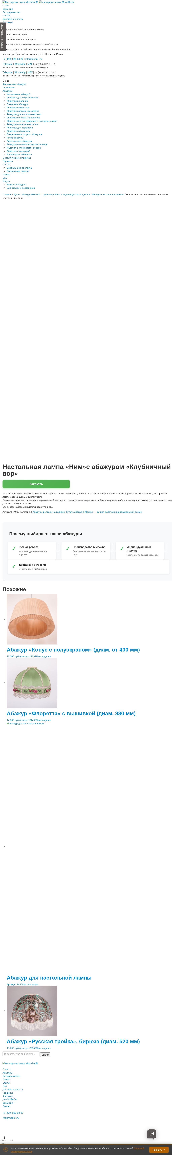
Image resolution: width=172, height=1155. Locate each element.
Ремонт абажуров (16, 184)
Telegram (8, 64)
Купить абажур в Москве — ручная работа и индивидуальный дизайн (52, 194)
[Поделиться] (8, 1140)
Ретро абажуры (15, 137)
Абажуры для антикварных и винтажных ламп (32, 120)
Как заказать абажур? (18, 94)
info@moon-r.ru (33, 59)
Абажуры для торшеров (20, 127)
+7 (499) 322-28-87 (13, 1112)
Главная (7, 194)
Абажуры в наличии (17, 100)
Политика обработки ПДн (15, 1128)
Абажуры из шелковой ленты (22, 124)
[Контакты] (151, 1134)
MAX (30, 64)
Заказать (36, 484)
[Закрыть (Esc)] (11, 1140)
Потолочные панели (18, 171)
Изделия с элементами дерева (24, 147)
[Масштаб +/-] (1, 1140)
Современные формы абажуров (24, 134)
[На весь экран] (4, 1140)
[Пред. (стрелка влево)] (1, 1143)
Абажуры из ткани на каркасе (23, 110)
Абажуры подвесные (18, 107)
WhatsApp (20, 64)
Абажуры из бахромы (18, 130)
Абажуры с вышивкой (18, 151)
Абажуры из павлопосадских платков (27, 144)
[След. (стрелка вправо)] (4, 1143)
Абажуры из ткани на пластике (23, 117)
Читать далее (43, 656)
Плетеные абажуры (17, 104)
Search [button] (45, 1054)
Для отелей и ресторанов (21, 187)
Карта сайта (8, 1132)
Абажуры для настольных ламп (24, 114)
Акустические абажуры (19, 141)
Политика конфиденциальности (18, 1123)
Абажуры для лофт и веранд (22, 97)
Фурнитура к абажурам (19, 154)
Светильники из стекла (19, 167)
